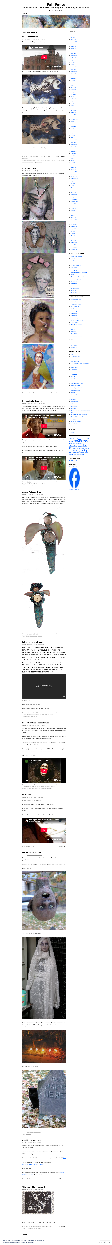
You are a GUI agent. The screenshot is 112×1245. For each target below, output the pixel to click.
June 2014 (73, 82)
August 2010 (73, 181)
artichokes (28, 484)
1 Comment (62, 1179)
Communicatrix (74, 374)
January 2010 (73, 197)
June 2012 (73, 130)
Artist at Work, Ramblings (76, 256)
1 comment (38, 1142)
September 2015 (74, 57)
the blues (61, 160)
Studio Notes (73, 290)
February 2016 (74, 51)
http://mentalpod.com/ (75, 390)
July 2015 (73, 62)
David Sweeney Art (75, 306)
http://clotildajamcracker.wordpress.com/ (79, 272)
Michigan (43, 160)
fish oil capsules (37, 160)
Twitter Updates (75, 458)
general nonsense (46, 786)
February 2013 (74, 112)
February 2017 (74, 46)
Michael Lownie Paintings (76, 324)
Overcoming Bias (74, 401)
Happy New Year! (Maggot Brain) (35, 722)
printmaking (25, 158)
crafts (45, 392)
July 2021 (73, 37)
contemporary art (33, 156)
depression (24, 486)
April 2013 (73, 108)
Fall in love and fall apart (32, 642)
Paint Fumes (56, 4)
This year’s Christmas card (33, 1187)
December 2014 (74, 71)
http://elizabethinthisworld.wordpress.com (32, 1164)
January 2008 (73, 244)
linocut (35, 1228)
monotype (48, 160)
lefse (33, 846)
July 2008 (73, 231)
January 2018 (73, 44)
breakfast (33, 484)
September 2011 (74, 151)
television (43, 788)
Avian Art (73, 258)
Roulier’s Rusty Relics (75, 281)
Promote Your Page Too (74, 489)
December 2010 (74, 171)
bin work (28, 160)
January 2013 (73, 114)
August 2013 (73, 101)
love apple (28, 1180)
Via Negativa (73, 419)
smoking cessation (36, 788)
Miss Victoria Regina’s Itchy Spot (78, 276)
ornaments (40, 636)
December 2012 (74, 117)
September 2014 (74, 78)
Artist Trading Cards (75, 361)
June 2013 (73, 105)
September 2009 (74, 206)
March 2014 (73, 87)
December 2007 (74, 247)
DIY (38, 156)
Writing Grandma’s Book (76, 421)
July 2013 (73, 103)
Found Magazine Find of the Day (78, 387)
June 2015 (73, 64)
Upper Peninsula (38, 162)
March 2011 (73, 165)
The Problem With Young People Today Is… (80, 414)
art (27, 156)
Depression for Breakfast (32, 401)
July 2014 (73, 80)
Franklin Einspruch (75, 311)
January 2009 (73, 217)
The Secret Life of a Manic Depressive (79, 416)
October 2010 (73, 176)
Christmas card (29, 1228)
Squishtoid (73, 286)
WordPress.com (74, 345)
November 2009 (74, 201)
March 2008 (73, 240)
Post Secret (73, 403)
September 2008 (74, 226)
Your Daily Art (74, 423)
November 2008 (74, 222)
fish (31, 160)
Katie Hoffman (74, 432)
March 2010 (73, 192)
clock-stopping (33, 636)
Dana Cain (26, 647)
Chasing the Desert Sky (76, 265)
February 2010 (74, 194)
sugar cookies (31, 486)
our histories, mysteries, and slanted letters (79, 279)
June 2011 (73, 158)
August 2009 (73, 208)
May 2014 (73, 85)
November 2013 (74, 94)
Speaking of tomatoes (31, 1140)
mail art (41, 1226)
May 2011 (73, 160)
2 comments (40, 797)
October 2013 (73, 96)
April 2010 (73, 190)
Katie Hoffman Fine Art (74, 466)
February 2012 (74, 139)
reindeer (39, 1228)
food (30, 482)
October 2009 (73, 203)
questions (82, 452)
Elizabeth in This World (75, 385)
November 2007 (74, 249)
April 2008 (73, 238)
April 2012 (73, 135)
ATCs (30, 392)
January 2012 (73, 142)
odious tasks (28, 788)
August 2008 (73, 228)
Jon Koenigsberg (74, 317)
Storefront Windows (75, 288)
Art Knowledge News (75, 356)
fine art (45, 156)
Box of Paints (73, 260)
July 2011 (73, 155)
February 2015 (74, 66)
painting (47, 712)
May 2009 (73, 215)
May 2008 (73, 235)
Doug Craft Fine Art (75, 308)
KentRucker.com (74, 322)
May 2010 (73, 187)
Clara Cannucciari (46, 484)
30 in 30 (71, 438)
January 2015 (73, 69)
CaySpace (73, 263)
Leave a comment (42, 39)
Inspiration (38, 784)
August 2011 (73, 153)
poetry (70, 452)
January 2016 (73, 53)
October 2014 (73, 76)
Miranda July (73, 327)
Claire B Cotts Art (74, 267)
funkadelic (39, 786)
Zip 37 (72, 426)
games (43, 712)
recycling (24, 394)
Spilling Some (74, 406)
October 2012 (73, 121)
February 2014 (74, 89)
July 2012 (73, 128)
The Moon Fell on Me (75, 292)
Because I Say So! (74, 367)
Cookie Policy (31, 1242)
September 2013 (74, 98)
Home (25, 14)
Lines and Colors (74, 394)
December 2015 (74, 55)
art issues (29, 712)
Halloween (28, 1134)
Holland (44, 714)
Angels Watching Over (31, 492)
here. (64, 1158)
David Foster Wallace (80, 443)
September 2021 (74, 35)
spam (75, 454)
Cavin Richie (73, 301)
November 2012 (74, 119)
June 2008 (73, 233)
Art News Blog (74, 359)
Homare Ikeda (74, 315)
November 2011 (74, 146)
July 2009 (73, 210)
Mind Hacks (73, 399)
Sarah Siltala (73, 331)
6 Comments (62, 1226)
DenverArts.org (74, 381)
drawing (41, 156)
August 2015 (73, 60)
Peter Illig (73, 329)
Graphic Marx (74, 313)
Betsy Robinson (74, 369)
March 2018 (73, 39)
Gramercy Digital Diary (76, 270)
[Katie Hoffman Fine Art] (74, 487)
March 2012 (73, 137)
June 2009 (73, 213)
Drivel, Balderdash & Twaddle (77, 383)
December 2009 (74, 199)
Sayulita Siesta (74, 283)
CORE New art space (31, 714)
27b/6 (72, 354)
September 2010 (74, 178)
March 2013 (73, 110)
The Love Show (26, 716)
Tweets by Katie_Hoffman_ (75, 460)
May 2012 (73, 133)
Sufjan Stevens (55, 160)
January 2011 (73, 169)
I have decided (28, 794)
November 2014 (74, 73)
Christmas (38, 484)
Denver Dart (73, 378)
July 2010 (73, 183)
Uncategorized (80, 454)
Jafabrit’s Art (73, 274)
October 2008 (73, 224)
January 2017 (73, 48)
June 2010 (73, 185)
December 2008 (74, 219)
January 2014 (73, 92)
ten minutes (49, 788)
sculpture (71, 454)
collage (33, 392)
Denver (49, 392)
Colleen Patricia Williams (76, 304)
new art (49, 156)
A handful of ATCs (29, 168)
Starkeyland (73, 408)
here (32, 1174)
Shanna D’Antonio (74, 333)
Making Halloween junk (32, 852)
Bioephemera (73, 372)
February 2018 (74, 41)
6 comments (40, 1189)
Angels (27, 636)
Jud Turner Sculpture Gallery (77, 320)
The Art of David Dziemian (76, 336)
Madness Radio (74, 397)
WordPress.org (74, 347)
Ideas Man (73, 392)
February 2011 (74, 167)
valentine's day (33, 716)
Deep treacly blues (30, 36)
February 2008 (74, 242)
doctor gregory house (31, 786)
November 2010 (74, 174)
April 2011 (73, 162)
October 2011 (73, 149)
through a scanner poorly (28, 162)
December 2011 (74, 144)
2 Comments (62, 846)
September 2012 (74, 124)
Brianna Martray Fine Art (76, 299)
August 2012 (73, 126)
